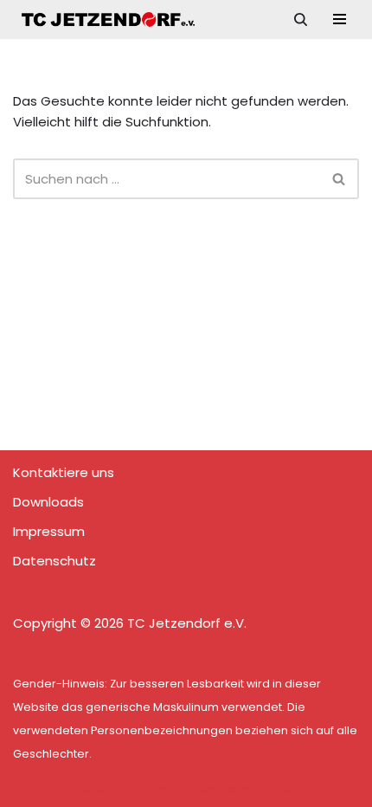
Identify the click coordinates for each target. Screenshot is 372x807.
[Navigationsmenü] (339, 19)
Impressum (49, 531)
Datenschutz (54, 561)
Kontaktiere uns (63, 472)
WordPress (259, 789)
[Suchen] (300, 19)
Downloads (48, 502)
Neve (95, 789)
